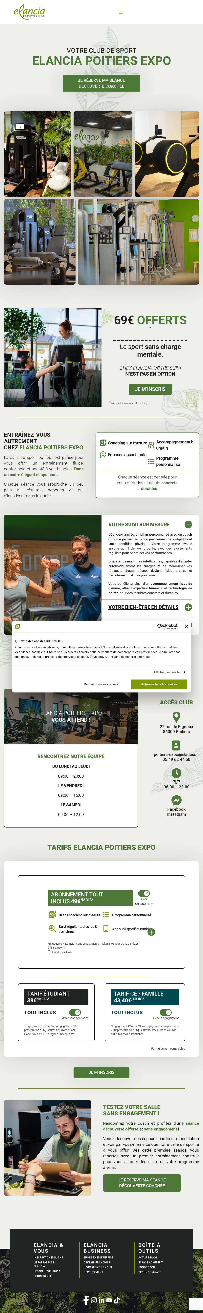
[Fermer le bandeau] (186, 626)
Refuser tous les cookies (101, 684)
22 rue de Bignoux (176, 726)
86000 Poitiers (176, 731)
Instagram (176, 814)
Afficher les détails (167, 672)
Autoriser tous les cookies (159, 684)
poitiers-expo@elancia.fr (176, 754)
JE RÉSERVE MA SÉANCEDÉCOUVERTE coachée (101, 83)
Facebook (176, 809)
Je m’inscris (150, 389)
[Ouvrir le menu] (121, 11)
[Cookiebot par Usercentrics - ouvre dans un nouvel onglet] (160, 627)
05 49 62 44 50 (176, 759)
